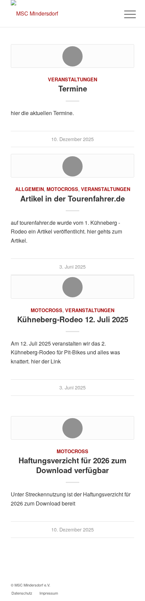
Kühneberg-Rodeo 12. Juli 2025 (72, 319)
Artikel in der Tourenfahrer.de (72, 198)
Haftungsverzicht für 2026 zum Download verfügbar (72, 465)
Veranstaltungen (72, 79)
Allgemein (29, 189)
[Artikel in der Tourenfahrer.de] (72, 165)
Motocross (62, 189)
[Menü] (124, 14)
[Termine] (72, 56)
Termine (72, 88)
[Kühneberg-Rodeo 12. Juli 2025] (72, 287)
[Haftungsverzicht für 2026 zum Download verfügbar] (72, 428)
